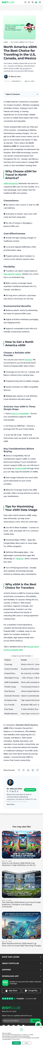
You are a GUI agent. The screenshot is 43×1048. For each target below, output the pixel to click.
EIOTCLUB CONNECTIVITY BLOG (22, 42)
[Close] (41, 1027)
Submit (37, 1021)
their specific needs (12, 274)
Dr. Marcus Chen (14, 789)
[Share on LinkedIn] (28, 770)
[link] (11, 992)
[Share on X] (23, 770)
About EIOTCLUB (10, 963)
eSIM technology (11, 183)
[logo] (7, 2)
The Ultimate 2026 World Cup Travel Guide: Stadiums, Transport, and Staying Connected (21, 904)
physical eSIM (21, 468)
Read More (11, 804)
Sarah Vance (16, 81)
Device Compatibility (20, 413)
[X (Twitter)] (7, 791)
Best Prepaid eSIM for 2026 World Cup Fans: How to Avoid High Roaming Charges (21, 944)
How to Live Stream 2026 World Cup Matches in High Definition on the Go (19, 864)
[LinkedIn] (13, 791)
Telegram (19, 559)
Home (6, 42)
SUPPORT (6, 970)
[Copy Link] (37, 770)
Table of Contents (12, 94)
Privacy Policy (16, 1039)
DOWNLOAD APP (10, 976)
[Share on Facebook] (19, 770)
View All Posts (30, 789)
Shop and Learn (10, 957)
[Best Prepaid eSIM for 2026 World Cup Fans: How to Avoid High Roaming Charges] (21, 925)
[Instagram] (15, 791)
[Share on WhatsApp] (33, 770)
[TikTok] (17, 791)
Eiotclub (28, 360)
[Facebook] (10, 791)
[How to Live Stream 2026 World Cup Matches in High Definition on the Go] (21, 845)
